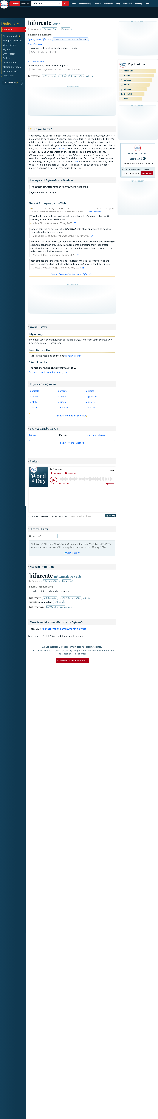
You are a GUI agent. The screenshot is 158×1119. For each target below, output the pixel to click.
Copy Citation (73, 552)
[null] (144, 158)
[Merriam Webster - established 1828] (4, 2)
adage (62, 148)
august (136, 158)
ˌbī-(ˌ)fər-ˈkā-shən (55, 607)
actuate (62, 396)
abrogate (63, 390)
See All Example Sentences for (71, 274)
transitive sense (73, 355)
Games (73, 3)
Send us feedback (95, 211)
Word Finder (108, 3)
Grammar (97, 3)
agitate (33, 401)
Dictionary (10, 23)
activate (34, 396)
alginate (62, 401)
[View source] (75, 223)
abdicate (34, 390)
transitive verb (35, 44)
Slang (118, 3)
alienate (90, 401)
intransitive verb (36, 61)
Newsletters (127, 3)
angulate (90, 407)
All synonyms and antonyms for (64, 628)
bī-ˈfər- (65, 29)
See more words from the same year (48, 372)
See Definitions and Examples (137, 163)
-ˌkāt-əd (57, 601)
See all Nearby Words (71, 442)
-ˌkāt (61, 76)
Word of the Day (85, 3)
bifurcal (33, 435)
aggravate (91, 396)
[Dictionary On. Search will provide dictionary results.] (20, 3)
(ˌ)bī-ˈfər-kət (48, 76)
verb (56, 23)
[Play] (53, 480)
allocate (34, 407)
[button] (148, 3)
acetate (90, 390)
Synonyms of (39, 39)
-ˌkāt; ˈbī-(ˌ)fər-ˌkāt (70, 598)
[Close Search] (59, 3)
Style (32, 536)
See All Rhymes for (71, 415)
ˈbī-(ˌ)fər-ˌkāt (48, 29)
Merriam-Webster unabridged (72, 660)
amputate (63, 407)
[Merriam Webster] (137, 148)
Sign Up (109, 516)
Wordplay (138, 3)
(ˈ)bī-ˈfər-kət (49, 598)
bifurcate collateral (96, 435)
